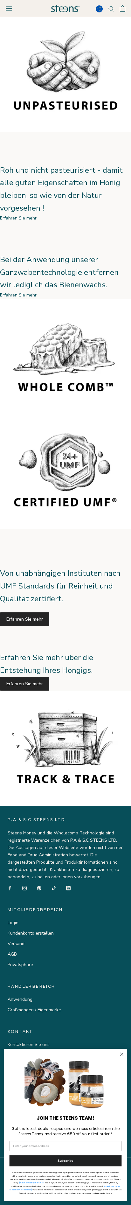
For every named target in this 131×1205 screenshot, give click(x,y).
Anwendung (20, 999)
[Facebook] (10, 887)
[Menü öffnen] (9, 8)
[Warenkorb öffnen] (122, 8)
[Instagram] (24, 887)
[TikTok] (54, 887)
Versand (16, 944)
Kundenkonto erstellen (31, 933)
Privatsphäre (20, 965)
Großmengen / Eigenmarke (34, 1010)
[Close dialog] (121, 1054)
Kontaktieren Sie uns (29, 1044)
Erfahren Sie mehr (24, 619)
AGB (12, 954)
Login (13, 923)
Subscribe (65, 1160)
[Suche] (111, 8)
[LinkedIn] (68, 887)
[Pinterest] (39, 887)
